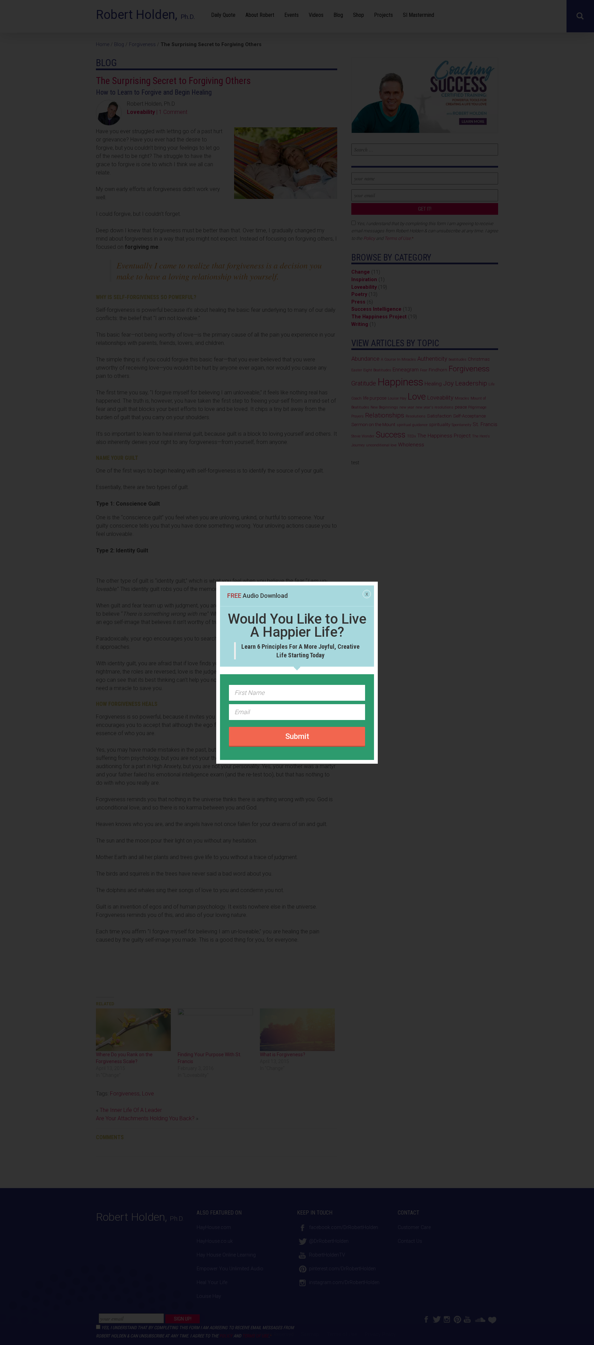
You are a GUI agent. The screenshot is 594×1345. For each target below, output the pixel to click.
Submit (297, 736)
